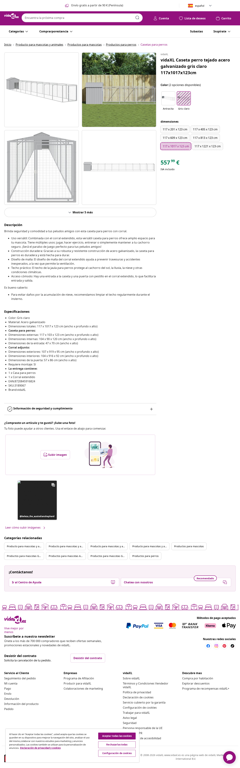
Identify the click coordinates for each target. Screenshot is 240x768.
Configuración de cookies (140, 708)
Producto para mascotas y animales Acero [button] (108, 546)
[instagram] (216, 646)
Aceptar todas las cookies (117, 736)
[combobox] (82, 17)
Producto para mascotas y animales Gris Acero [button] (150, 546)
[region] (72, 745)
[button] (93, 5)
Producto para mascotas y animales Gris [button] (67, 546)
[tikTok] (232, 646)
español (199, 5)
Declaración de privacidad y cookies (40, 748)
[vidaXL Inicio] (11, 16)
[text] (170, 163)
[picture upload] (100, 454)
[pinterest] (224, 646)
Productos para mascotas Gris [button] (24, 556)
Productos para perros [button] (145, 556)
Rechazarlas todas (116, 744)
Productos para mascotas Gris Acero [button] (108, 556)
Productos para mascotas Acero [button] (67, 556)
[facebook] (208, 646)
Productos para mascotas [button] (189, 546)
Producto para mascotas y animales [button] (25, 546)
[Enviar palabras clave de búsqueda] (137, 17)
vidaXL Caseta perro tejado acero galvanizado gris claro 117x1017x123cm (195, 66)
